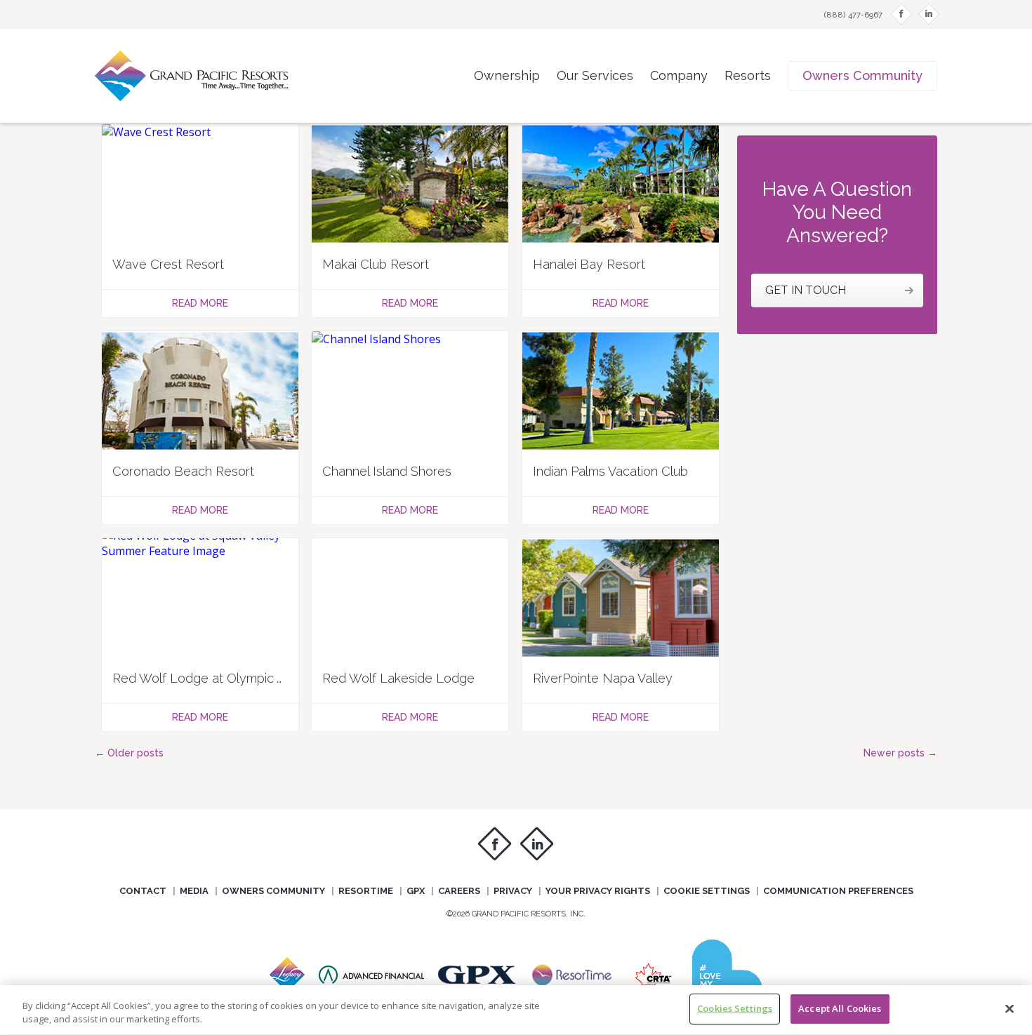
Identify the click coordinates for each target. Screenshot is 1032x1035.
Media (194, 891)
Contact (142, 891)
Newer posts (900, 753)
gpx (415, 891)
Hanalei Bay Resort (589, 264)
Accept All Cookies (839, 1008)
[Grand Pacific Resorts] (371, 984)
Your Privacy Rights (597, 891)
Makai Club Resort (375, 264)
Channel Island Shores (386, 471)
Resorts (748, 75)
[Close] (1009, 1008)
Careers (459, 891)
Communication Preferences (838, 891)
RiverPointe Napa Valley (603, 678)
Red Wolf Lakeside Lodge (398, 678)
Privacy (513, 891)
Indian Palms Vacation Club (610, 471)
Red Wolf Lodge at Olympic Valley (212, 678)
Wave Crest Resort (168, 264)
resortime (365, 891)
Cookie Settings (706, 891)
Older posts (129, 753)
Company (679, 75)
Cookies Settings (734, 1008)
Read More (200, 303)
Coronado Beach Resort (183, 471)
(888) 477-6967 (853, 15)
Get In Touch (805, 290)
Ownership (507, 75)
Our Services (595, 75)
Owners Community (862, 75)
